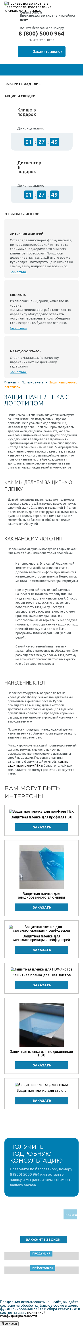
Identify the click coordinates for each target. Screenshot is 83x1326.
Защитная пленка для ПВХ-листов (41, 975)
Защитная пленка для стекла (41, 1090)
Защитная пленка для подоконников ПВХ (41, 1053)
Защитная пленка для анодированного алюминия (41, 895)
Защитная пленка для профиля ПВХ (41, 817)
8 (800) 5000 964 (41, 33)
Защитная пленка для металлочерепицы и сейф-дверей (41, 938)
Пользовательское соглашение (41, 1287)
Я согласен (9, 1323)
